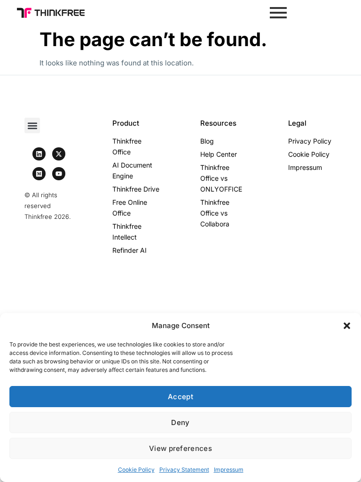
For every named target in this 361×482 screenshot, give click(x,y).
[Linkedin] (39, 154)
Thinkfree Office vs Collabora (214, 213)
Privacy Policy (309, 141)
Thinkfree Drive (135, 189)
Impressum (228, 469)
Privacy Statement (184, 469)
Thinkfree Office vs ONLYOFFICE (221, 178)
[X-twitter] (58, 154)
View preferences (180, 448)
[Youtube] (58, 173)
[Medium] (39, 173)
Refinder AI (129, 250)
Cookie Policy (136, 469)
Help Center (218, 154)
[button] (347, 325)
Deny (180, 422)
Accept (180, 396)
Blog (207, 141)
